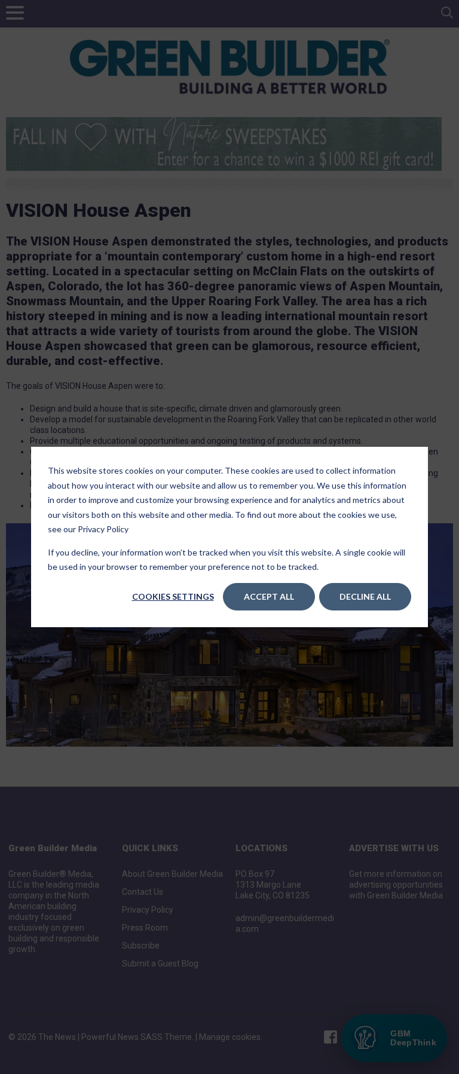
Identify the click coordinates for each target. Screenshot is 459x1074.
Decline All (365, 596)
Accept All (269, 596)
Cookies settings (173, 596)
